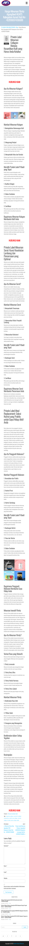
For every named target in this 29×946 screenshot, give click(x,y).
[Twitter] (3, 936)
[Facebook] (7, 936)
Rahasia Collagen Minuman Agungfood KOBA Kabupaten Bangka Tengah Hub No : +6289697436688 (14, 905)
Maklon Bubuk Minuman (19, 943)
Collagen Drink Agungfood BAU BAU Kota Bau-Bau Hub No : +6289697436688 (11, 900)
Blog (17, 27)
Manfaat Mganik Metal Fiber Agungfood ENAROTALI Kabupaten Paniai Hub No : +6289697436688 (14, 911)
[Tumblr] (20, 936)
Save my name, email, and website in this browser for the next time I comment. (14, 887)
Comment (6, 846)
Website (5, 878)
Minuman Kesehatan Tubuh (13, 814)
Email (5, 872)
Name (5, 866)
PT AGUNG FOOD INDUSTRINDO (8, 27)
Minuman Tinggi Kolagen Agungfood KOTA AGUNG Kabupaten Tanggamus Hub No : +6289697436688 (14, 916)
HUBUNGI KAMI (14, 810)
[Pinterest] (12, 936)
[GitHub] (16, 936)
